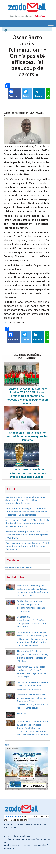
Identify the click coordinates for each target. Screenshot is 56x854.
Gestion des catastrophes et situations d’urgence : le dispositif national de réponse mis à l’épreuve (25, 500)
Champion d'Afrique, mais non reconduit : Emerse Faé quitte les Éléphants (27, 436)
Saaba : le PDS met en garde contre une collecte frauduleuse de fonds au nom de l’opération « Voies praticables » (26, 512)
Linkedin (38, 96)
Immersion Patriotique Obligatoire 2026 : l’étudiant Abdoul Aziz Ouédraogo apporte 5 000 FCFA (26, 535)
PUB (7, 745)
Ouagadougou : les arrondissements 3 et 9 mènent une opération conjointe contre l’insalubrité (27, 546)
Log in (6, 322)
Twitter (26, 96)
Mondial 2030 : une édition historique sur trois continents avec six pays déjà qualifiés (27, 473)
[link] (12, 816)
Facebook (14, 96)
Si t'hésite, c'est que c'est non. (19, 568)
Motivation (22, 714)
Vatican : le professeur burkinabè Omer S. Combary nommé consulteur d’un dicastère (32, 686)
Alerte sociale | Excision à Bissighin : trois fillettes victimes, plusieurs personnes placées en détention (27, 523)
